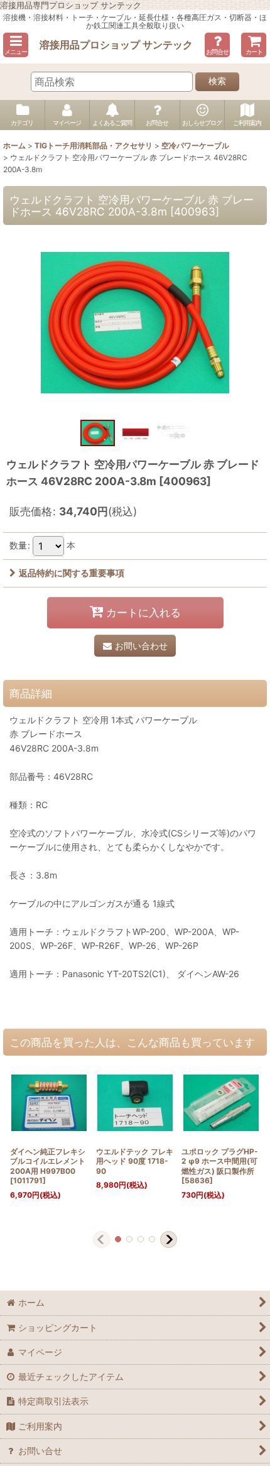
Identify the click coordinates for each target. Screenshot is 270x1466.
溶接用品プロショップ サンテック (116, 44)
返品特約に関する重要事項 (71, 572)
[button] (15, 45)
